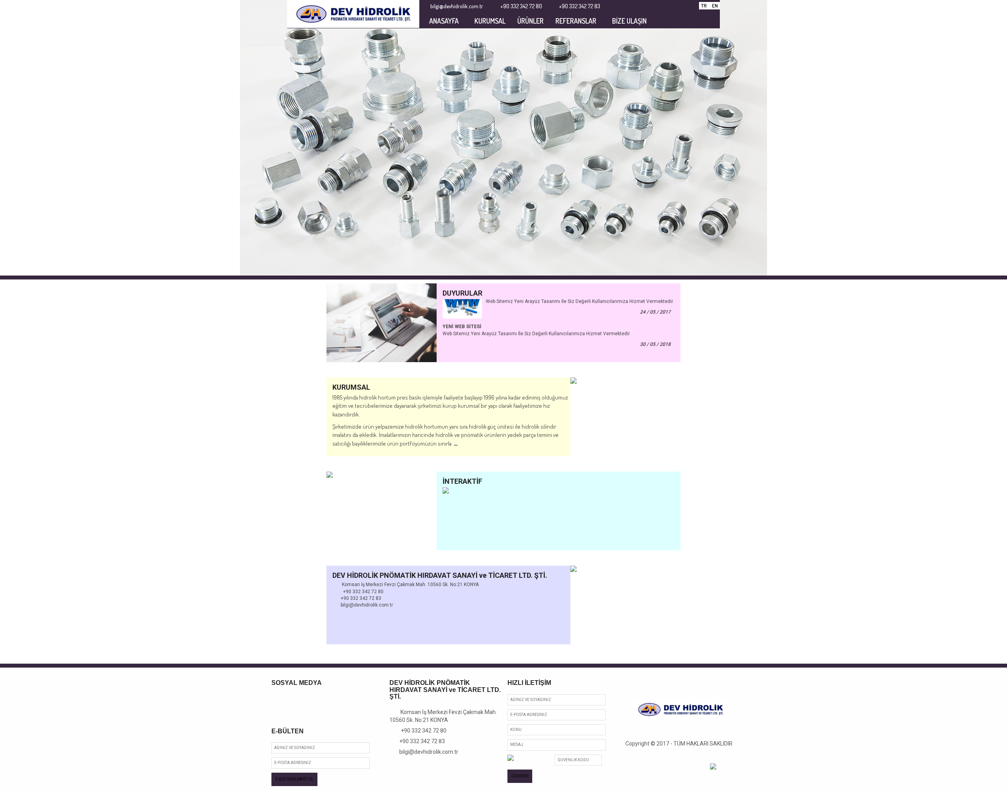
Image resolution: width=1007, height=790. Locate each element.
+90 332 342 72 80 (420, 730)
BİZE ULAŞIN (629, 21)
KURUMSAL (489, 21)
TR (704, 5)
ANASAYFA (444, 21)
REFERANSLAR (575, 21)
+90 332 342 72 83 (419, 741)
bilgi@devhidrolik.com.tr (426, 752)
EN (715, 5)
